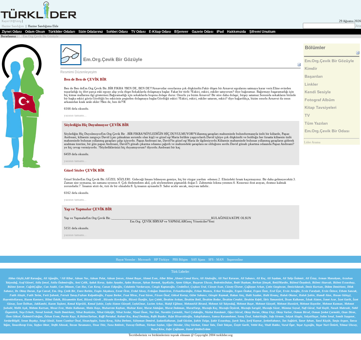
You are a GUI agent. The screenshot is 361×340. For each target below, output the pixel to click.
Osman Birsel (302, 312)
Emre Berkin (85, 291)
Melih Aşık (20, 307)
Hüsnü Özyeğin (138, 299)
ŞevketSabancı (271, 320)
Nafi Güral (307, 307)
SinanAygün (89, 320)
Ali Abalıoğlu (208, 278)
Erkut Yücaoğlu (223, 291)
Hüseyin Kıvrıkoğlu (115, 299)
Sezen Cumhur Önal (68, 320)
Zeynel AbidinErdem (198, 329)
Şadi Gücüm (184, 320)
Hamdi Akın (323, 295)
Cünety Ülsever (234, 286)
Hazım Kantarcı (33, 299)
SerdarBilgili (11, 320)
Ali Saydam (274, 278)
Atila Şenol (42, 282)
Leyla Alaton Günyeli (118, 303)
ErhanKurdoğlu (183, 291)
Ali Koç (260, 278)
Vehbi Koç (257, 324)
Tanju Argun (340, 320)
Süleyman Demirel (144, 320)
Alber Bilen (166, 278)
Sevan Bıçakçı (29, 320)
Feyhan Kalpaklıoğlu (90, 295)
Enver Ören (122, 291)
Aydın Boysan (133, 282)
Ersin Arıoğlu (291, 291)
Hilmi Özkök (52, 299)
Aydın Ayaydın (114, 282)
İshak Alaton (314, 299)
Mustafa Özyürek (229, 307)
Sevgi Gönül (46, 320)
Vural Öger (288, 324)
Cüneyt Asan (215, 286)
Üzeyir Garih (241, 324)
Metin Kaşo (93, 307)
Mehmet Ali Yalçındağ (221, 303)
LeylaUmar (138, 303)
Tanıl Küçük (323, 320)
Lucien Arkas (155, 303)
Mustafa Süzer (271, 307)
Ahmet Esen (150, 278)
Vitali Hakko (272, 324)
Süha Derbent (123, 320)
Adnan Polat (97, 278)
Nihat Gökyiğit (105, 312)
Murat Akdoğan (153, 307)
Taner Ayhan (306, 320)
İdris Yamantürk (273, 299)
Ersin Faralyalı (310, 291)
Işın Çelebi (155, 299)
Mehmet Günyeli (265, 303)
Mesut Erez (57, 307)
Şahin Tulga (201, 320)
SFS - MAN (216, 259)
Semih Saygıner (345, 316)
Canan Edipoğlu (112, 286)
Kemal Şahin (96, 303)
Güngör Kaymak (218, 295)
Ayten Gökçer (183, 282)
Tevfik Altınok (59, 324)
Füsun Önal (162, 295)
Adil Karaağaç (33, 278)
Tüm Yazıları (316, 123)
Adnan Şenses (115, 278)
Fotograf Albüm (319, 100)
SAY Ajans (198, 259)
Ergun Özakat (243, 291)
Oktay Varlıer (284, 312)
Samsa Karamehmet (224, 316)
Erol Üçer (275, 291)
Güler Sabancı (198, 295)
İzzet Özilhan (24, 303)
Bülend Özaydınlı (300, 282)
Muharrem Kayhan (113, 307)
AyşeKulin (168, 282)
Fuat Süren (146, 295)
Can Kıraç (94, 286)
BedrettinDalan (223, 282)
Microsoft (144, 259)
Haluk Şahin (307, 295)
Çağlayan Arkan (254, 286)
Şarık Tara (238, 320)
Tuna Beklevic (115, 324)
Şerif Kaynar (254, 320)
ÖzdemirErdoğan (32, 316)
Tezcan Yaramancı (80, 324)
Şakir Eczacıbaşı (220, 320)
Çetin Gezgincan (276, 286)
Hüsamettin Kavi (72, 299)
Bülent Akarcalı (321, 282)
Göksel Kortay (179, 295)
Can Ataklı (50, 286)
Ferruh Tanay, (69, 295)
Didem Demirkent (335, 286)
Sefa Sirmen (276, 316)
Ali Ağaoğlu (50, 278)
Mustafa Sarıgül (251, 307)
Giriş (18, 21)
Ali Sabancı (248, 278)
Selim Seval (327, 316)
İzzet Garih (344, 299)
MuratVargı (193, 307)
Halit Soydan (253, 295)
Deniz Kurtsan (314, 286)
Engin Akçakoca (104, 291)
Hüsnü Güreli (93, 299)
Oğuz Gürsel (235, 312)
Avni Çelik (81, 282)
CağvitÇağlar (34, 286)
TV (307, 115)
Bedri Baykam (242, 282)
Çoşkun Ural (198, 286)
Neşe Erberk (26, 312)
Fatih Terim (34, 295)
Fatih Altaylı (17, 295)
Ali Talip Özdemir (293, 278)
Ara (358, 26)
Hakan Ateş (237, 295)
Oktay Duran (252, 312)
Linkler (311, 84)
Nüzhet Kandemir (215, 312)
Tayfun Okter (41, 324)
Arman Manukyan (329, 278)
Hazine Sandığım (13, 26)
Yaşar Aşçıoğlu (305, 324)
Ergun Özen (260, 291)
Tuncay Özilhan (135, 324)
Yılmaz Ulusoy (348, 324)
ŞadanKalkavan (166, 320)
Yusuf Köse (157, 329)
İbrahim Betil (192, 299)
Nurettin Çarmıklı (171, 312)
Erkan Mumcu (203, 291)
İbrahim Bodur (211, 299)
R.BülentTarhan (87, 316)
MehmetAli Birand (195, 303)
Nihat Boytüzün (85, 312)
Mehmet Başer (245, 303)
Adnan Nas (81, 278)
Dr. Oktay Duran (25, 291)
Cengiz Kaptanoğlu (163, 286)
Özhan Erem (52, 316)
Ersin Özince (329, 291)
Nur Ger (154, 312)
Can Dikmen (66, 286)
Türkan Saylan (156, 324)
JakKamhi (40, 303)
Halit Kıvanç (270, 295)
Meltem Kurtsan (39, 307)
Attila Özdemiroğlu (61, 282)
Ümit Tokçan (224, 324)
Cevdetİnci (183, 286)
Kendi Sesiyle (318, 92)
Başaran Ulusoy (202, 282)
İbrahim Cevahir (233, 299)
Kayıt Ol (7, 21)
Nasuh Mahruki (340, 307)
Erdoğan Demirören (159, 291)
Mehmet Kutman (332, 303)
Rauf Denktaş (141, 316)
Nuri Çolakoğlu (193, 312)
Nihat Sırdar (123, 312)
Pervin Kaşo (68, 316)
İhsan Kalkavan (294, 299)
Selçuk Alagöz (293, 316)
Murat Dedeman (174, 307)
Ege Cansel (43, 291)
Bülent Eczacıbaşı (344, 282)
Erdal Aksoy (138, 291)
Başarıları (314, 76)
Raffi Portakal (107, 316)
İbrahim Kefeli (253, 299)
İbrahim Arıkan (173, 299)
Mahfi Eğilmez (173, 303)
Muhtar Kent (134, 307)
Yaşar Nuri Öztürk (327, 324)
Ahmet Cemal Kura (186, 278)
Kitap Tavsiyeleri (320, 107)
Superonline (235, 259)
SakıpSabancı (202, 316)
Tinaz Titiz (99, 324)
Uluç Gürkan (192, 324)
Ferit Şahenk (51, 295)
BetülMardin (280, 282)
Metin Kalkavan (75, 307)
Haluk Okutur (288, 295)
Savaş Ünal (244, 316)
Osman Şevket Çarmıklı (326, 312)
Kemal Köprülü (76, 303)
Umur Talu (208, 324)
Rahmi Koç (124, 316)
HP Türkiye (161, 259)
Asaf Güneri (26, 282)
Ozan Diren (348, 312)
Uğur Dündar (174, 324)
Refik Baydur (158, 316)
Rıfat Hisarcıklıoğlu (180, 316)
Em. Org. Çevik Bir (63, 291)
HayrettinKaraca (13, 299)
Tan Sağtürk (289, 320)
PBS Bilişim (180, 259)
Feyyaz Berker (113, 295)
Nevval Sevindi (43, 312)
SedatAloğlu (260, 316)
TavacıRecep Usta (22, 324)
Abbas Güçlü (16, 278)
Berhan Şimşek (261, 282)
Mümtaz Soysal (290, 307)
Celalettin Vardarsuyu (137, 286)
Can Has (81, 286)
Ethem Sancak (347, 291)
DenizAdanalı (295, 286)
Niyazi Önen (140, 312)
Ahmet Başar (133, 278)
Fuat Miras (130, 295)
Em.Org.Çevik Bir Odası (327, 131)
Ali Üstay (310, 278)
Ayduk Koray (96, 282)
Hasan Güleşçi (342, 295)
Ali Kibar (67, 278)
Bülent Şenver (16, 286)
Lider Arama (312, 142)
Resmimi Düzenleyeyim (78, 72)
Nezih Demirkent (64, 312)
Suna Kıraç (106, 320)
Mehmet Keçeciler (310, 303)
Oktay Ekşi (267, 312)
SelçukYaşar (311, 316)
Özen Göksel (13, 316)
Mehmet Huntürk (287, 303)
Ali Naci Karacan (228, 278)
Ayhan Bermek (151, 282)
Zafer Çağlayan (175, 329)
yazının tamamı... (75, 115)
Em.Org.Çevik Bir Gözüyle (40, 36)
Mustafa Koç (209, 307)
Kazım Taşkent (57, 303)
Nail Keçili (322, 307)
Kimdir (311, 68)
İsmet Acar (329, 299)
